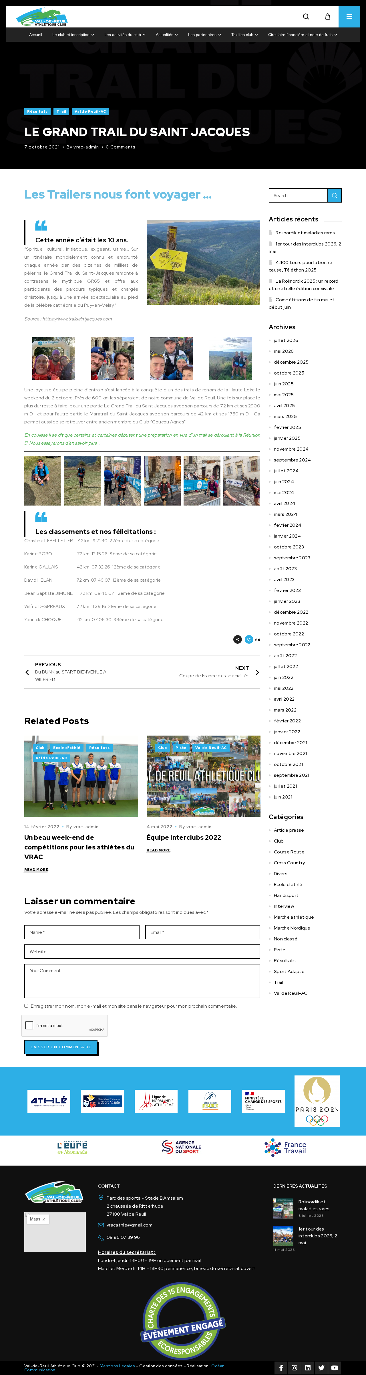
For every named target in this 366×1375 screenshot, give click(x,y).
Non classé (285, 939)
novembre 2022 (291, 623)
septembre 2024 (292, 460)
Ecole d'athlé (66, 748)
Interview (284, 906)
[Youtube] (334, 1368)
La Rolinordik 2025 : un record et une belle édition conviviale (303, 285)
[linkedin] (308, 1368)
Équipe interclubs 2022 (184, 837)
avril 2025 (284, 406)
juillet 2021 (285, 786)
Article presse (289, 830)
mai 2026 (284, 351)
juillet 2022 (286, 666)
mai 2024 (284, 493)
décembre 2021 (290, 743)
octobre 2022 (289, 634)
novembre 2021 (290, 753)
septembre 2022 (292, 645)
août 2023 (285, 569)
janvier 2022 (287, 732)
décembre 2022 (291, 612)
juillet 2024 (286, 471)
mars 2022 (285, 710)
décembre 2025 (291, 362)
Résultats (37, 111)
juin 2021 (283, 797)
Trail (61, 111)
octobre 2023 (289, 547)
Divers (280, 874)
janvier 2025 (287, 438)
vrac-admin (86, 147)
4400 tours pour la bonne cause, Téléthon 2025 (300, 266)
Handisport (286, 895)
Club (40, 748)
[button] (306, 16)
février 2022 (287, 721)
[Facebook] (281, 1368)
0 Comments (121, 147)
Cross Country (289, 863)
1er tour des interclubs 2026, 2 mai (305, 247)
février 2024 (287, 525)
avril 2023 (284, 579)
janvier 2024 (287, 536)
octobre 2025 (289, 373)
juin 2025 (284, 384)
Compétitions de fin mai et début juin (302, 303)
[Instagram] (294, 1368)
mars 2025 (285, 416)
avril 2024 (284, 503)
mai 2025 (284, 395)
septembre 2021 (291, 775)
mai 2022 (284, 688)
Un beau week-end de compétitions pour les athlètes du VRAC (79, 847)
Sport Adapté (289, 971)
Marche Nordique (292, 928)
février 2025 (287, 427)
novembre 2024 (291, 449)
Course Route (289, 852)
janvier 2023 (287, 601)
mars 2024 (285, 514)
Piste (181, 748)
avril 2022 (284, 699)
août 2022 (285, 656)
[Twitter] (321, 1368)
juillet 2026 (286, 340)
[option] (81, 806)
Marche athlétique (294, 917)
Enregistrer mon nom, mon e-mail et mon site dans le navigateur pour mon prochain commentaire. (134, 1006)
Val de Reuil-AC (90, 111)
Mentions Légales (117, 1365)
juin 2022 (283, 677)
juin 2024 (284, 482)
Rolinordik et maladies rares (305, 233)
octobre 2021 (288, 764)
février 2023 (287, 590)
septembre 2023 (292, 558)
